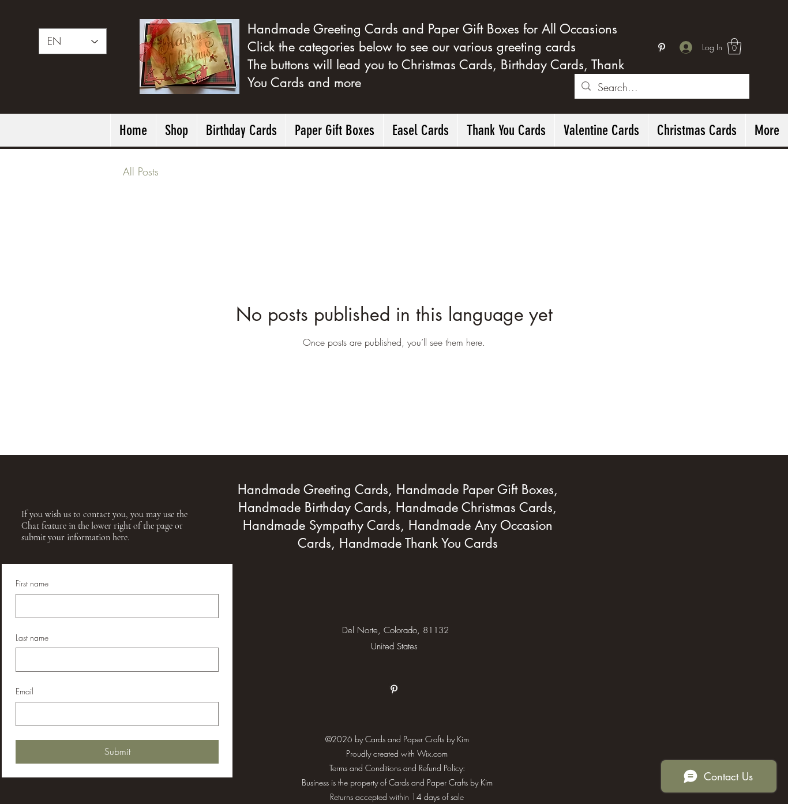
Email (24, 691)
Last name (32, 637)
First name (32, 583)
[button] (734, 46)
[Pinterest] (661, 47)
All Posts (141, 171)
